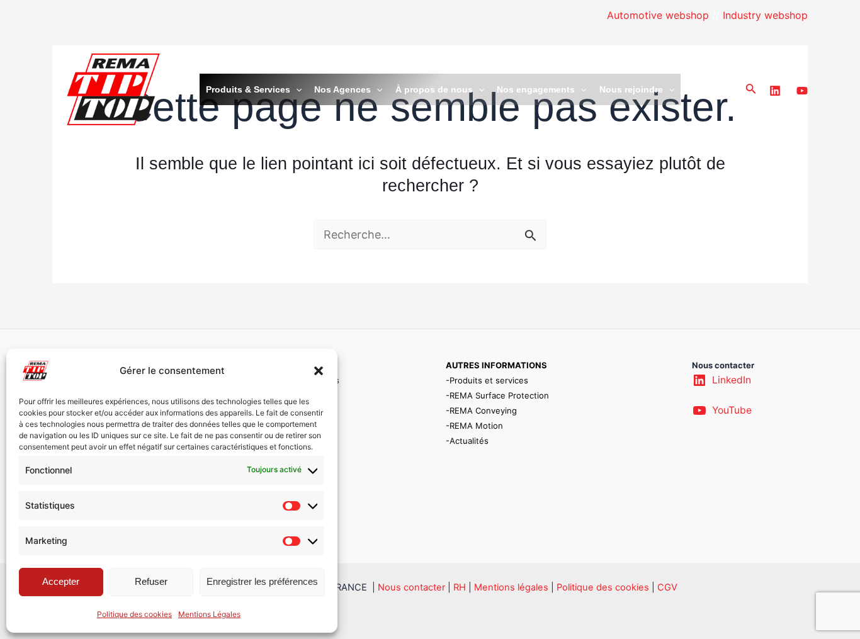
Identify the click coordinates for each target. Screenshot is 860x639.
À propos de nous (434, 89)
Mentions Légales (209, 614)
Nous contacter (411, 587)
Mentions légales (511, 587)
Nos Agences (342, 89)
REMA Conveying (483, 410)
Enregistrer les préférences (262, 581)
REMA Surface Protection (499, 395)
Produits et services (489, 380)
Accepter (60, 581)
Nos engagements (536, 89)
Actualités (469, 441)
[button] (318, 371)
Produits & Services (248, 89)
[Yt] (802, 90)
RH (459, 587)
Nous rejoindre (631, 89)
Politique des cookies (134, 614)
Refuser (151, 581)
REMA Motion (476, 426)
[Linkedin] (775, 90)
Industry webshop (765, 15)
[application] (296, 89)
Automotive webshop (658, 15)
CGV (667, 587)
